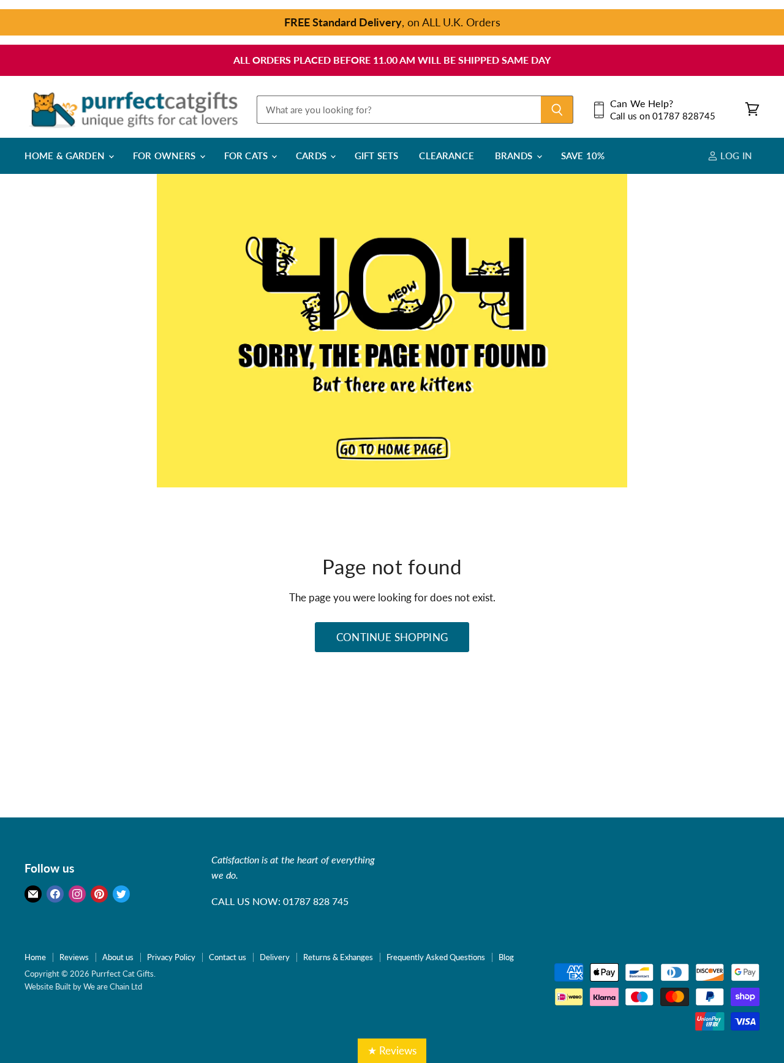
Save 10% (583, 155)
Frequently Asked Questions (435, 957)
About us (118, 957)
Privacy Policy (171, 957)
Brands (515, 155)
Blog (506, 957)
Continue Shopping (392, 637)
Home (35, 957)
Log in (735, 155)
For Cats (247, 155)
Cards (312, 155)
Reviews (74, 957)
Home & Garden (65, 155)
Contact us (227, 957)
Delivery (275, 957)
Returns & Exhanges (338, 957)
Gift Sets (376, 155)
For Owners (165, 155)
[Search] (557, 110)
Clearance (446, 155)
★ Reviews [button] (392, 1050)
